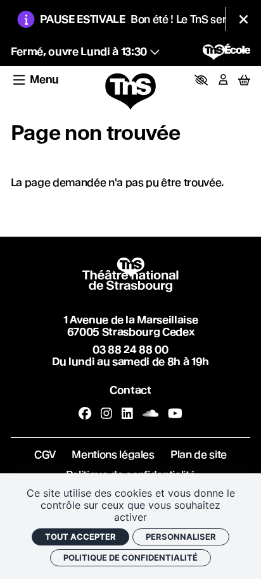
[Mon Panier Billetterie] (244, 79)
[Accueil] (130, 92)
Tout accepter (80, 537)
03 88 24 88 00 (130, 349)
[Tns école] (227, 52)
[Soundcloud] (150, 413)
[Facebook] (85, 413)
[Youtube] (175, 413)
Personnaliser (181, 537)
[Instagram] (106, 413)
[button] (201, 80)
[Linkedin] (127, 413)
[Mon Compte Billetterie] (223, 80)
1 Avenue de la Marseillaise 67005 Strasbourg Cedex (130, 325)
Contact (130, 390)
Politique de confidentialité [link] (130, 557)
